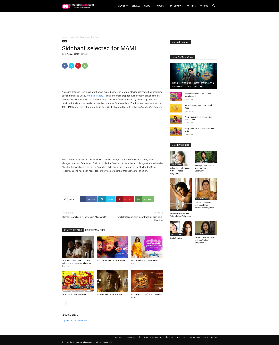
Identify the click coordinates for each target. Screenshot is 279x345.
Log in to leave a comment (74, 320)
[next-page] (68, 303)
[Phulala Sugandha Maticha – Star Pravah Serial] (176, 119)
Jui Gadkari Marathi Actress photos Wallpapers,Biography (204, 205)
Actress (191, 5)
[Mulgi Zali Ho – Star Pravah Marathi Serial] (176, 131)
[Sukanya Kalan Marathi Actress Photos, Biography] (206, 157)
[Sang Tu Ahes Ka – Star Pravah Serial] (193, 76)
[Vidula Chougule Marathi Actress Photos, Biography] (181, 158)
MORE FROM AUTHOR (95, 230)
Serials (136, 5)
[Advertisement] (139, 24)
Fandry (99, 95)
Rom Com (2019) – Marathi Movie (111, 260)
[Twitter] (71, 66)
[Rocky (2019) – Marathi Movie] (112, 281)
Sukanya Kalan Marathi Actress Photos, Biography (204, 168)
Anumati (90, 95)
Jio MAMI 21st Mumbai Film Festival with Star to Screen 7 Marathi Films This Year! (77, 263)
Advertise (131, 337)
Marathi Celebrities (180, 145)
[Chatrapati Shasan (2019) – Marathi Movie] (147, 281)
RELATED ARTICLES (73, 230)
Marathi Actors (176, 210)
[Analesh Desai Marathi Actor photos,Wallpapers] (181, 194)
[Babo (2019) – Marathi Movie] (78, 281)
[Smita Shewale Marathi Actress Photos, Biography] (206, 228)
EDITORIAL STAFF (72, 54)
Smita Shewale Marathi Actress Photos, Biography (204, 240)
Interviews (176, 5)
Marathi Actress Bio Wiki (207, 337)
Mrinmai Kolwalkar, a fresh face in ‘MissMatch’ (84, 217)
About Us (169, 337)
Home (64, 37)
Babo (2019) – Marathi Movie (74, 294)
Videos (160, 5)
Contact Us (119, 337)
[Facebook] (65, 66)
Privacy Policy (181, 337)
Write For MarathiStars (153, 337)
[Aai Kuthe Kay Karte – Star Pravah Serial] (176, 108)
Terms (192, 337)
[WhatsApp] (85, 66)
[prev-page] (64, 303)
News (147, 5)
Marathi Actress (177, 165)
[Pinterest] (78, 66)
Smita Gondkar (176, 238)
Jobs (139, 337)
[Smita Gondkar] (181, 228)
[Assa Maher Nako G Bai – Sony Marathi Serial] (176, 96)
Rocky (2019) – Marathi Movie (109, 294)
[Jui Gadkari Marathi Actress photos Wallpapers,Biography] (206, 189)
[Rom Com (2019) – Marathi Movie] (112, 247)
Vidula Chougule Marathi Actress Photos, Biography (180, 171)
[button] (213, 6)
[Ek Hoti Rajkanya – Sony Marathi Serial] (147, 247)
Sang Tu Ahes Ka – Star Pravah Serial (193, 82)
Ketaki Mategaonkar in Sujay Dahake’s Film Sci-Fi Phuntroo (140, 218)
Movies (121, 5)
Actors (204, 5)
